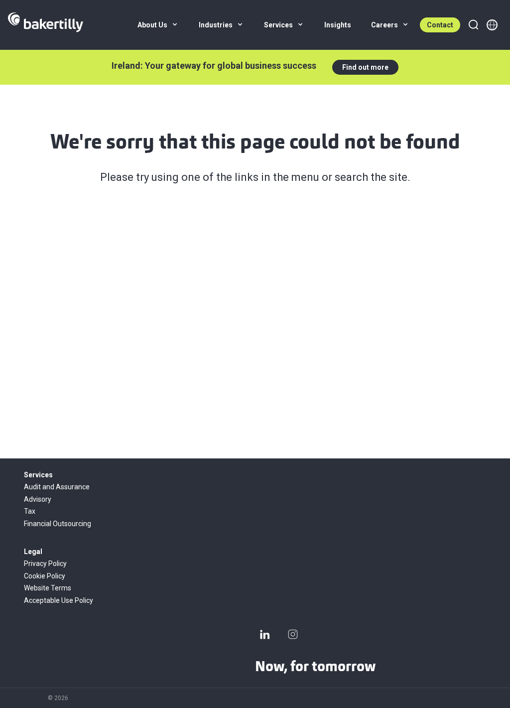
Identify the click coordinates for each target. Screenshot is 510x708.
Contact (440, 25)
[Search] (473, 25)
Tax (29, 511)
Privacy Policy (45, 563)
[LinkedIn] (265, 634)
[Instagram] (293, 634)
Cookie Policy (44, 576)
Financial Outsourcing (57, 524)
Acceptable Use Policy (58, 600)
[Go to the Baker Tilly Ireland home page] (45, 25)
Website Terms (47, 588)
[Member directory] (492, 25)
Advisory (37, 499)
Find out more (365, 67)
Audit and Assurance (57, 487)
